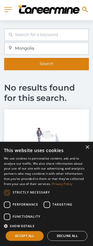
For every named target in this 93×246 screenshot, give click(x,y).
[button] (46, 226)
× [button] (87, 147)
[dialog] (46, 194)
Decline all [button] (67, 236)
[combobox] (46, 35)
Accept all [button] (24, 236)
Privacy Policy (62, 184)
